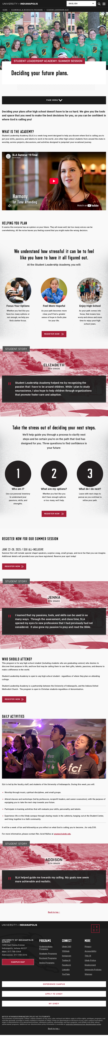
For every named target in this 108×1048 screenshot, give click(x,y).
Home (5, 10)
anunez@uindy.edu (62, 834)
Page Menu (52, 100)
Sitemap (88, 974)
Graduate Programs (48, 953)
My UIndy (54, 1003)
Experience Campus (54, 984)
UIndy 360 (66, 946)
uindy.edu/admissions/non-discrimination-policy (83, 1024)
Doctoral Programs (48, 958)
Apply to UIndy (54, 994)
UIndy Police (90, 960)
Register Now (52, 334)
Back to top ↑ (54, 912)
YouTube (66, 974)
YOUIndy (66, 951)
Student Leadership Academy (59, 10)
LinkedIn (66, 969)
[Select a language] (81, 3)
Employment (90, 965)
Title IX (88, 956)
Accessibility (90, 951)
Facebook (66, 965)
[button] (99, 4)
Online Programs (46, 963)
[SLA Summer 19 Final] (54, 181)
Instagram (66, 956)
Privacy (88, 946)
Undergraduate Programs (45, 947)
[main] (54, 466)
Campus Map (18, 962)
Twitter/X (66, 960)
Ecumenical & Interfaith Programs (27, 10)
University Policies (93, 969)
